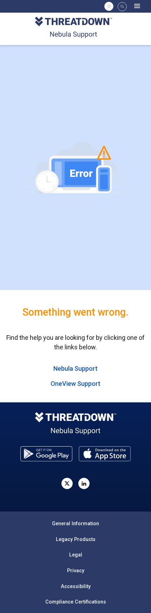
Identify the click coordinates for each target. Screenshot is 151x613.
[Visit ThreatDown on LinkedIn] (84, 483)
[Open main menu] (137, 6)
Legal (75, 555)
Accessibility (76, 586)
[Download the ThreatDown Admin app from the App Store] (105, 453)
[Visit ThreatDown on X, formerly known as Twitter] (67, 483)
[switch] (108, 6)
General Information (75, 523)
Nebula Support (75, 368)
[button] (122, 6)
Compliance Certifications (75, 602)
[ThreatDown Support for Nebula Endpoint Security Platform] (76, 28)
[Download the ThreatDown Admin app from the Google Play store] (46, 453)
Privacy (75, 570)
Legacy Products (76, 539)
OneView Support (75, 383)
